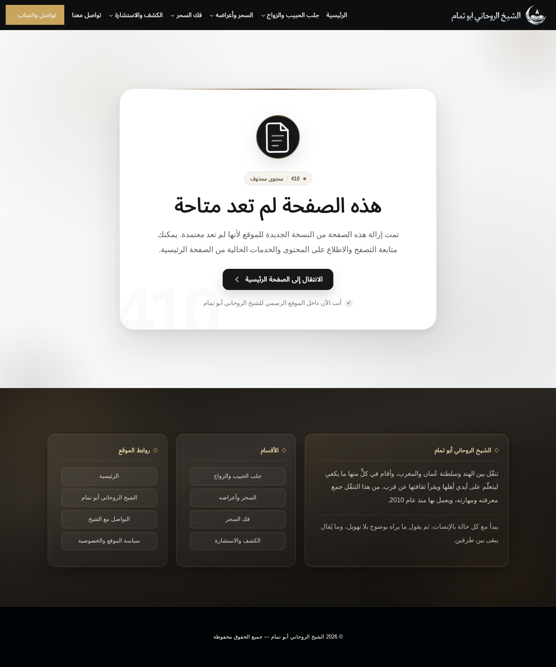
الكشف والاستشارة (237, 541)
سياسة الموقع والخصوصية (109, 541)
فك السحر (237, 519)
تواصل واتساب (37, 14)
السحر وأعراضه (237, 498)
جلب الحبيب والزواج (238, 476)
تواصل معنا (86, 14)
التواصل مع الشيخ (109, 519)
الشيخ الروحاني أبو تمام (109, 498)
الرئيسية (336, 14)
